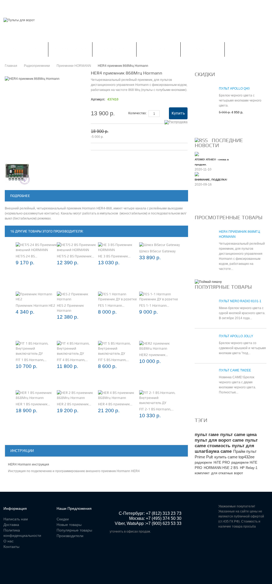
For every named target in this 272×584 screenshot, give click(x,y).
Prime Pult (204, 457)
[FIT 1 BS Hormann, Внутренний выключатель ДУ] (36, 348)
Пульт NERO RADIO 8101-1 (240, 301)
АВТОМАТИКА (114, 49)
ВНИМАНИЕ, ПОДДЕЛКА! (211, 179)
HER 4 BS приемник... (115, 404)
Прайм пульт (245, 451)
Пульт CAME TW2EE (235, 370)
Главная (10, 6)
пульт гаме (207, 434)
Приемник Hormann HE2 (35, 306)
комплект (202, 473)
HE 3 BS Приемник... (114, 256)
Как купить (246, 49)
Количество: (137, 113)
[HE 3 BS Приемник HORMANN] (118, 247)
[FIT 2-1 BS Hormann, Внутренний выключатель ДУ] (159, 397)
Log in (265, 6)
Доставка (11, 524)
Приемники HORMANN (74, 66)
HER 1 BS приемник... (33, 404)
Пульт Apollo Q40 (234, 88)
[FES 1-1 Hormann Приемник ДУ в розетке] (159, 297)
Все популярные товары (220, 405)
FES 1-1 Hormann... (154, 306)
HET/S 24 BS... (26, 256)
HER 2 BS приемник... (74, 404)
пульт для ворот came (219, 440)
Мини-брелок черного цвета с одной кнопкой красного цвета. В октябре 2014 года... (242, 313)
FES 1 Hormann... (111, 306)
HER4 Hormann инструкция (28, 464)
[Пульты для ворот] (19, 20)
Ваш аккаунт (58, 6)
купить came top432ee (234, 457)
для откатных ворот (227, 473)
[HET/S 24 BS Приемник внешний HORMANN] (36, 247)
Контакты (119, 6)
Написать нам (90, 6)
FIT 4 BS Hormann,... (72, 360)
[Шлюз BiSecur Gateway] (159, 244)
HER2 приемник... (153, 355)
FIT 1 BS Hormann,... (31, 360)
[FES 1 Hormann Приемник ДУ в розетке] (118, 297)
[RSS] (201, 140)
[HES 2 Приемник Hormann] (77, 297)
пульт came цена (238, 434)
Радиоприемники (70, 49)
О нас (8, 541)
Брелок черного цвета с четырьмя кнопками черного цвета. (240, 100)
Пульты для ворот (26, 49)
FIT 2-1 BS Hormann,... (156, 409)
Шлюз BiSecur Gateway (157, 251)
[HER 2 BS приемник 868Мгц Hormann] (77, 395)
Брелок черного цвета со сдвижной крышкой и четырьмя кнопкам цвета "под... (242, 348)
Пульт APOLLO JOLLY (236, 336)
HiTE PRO (222, 462)
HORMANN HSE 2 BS (221, 468)
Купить (178, 113)
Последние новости (219, 142)
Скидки (32, 6)
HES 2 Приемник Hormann (70, 308)
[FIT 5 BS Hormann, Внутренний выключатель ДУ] (118, 348)
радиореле (203, 462)
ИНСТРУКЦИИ (158, 49)
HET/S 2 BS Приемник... (75, 256)
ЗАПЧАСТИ (202, 49)
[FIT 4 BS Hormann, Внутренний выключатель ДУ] (77, 348)
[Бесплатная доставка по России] (208, 282)
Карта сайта (147, 6)
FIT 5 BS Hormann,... (113, 360)
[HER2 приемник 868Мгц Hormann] (159, 346)
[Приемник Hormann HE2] (36, 297)
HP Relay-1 (248, 468)
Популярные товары (223, 287)
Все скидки (207, 125)
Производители (70, 536)
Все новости (208, 202)
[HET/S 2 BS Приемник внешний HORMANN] (77, 247)
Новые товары (69, 524)
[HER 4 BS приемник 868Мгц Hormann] (118, 395)
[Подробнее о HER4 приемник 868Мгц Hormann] (204, 241)
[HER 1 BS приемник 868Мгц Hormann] (36, 395)
